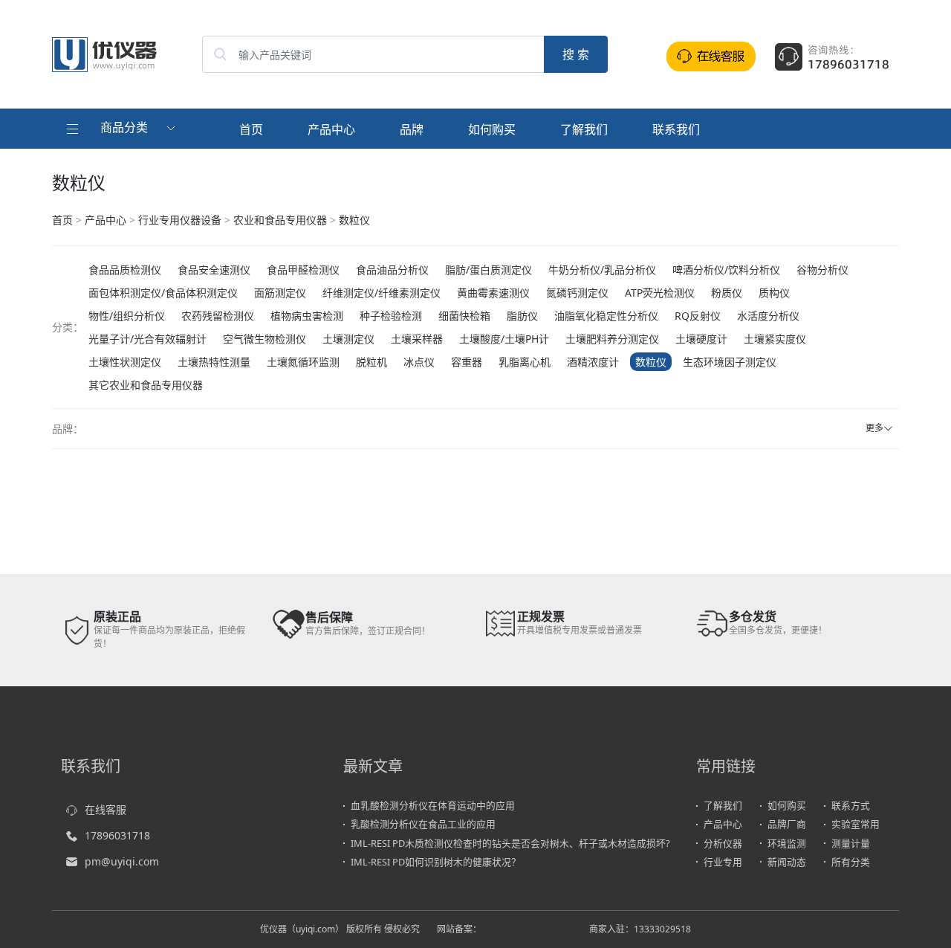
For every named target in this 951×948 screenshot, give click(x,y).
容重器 (466, 362)
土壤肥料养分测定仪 (612, 339)
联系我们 (676, 129)
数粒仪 (354, 220)
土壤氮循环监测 (303, 362)
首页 (251, 129)
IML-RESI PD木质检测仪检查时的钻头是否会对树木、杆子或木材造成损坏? (510, 843)
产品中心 (331, 129)
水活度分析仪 (768, 316)
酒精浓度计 (593, 362)
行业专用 (723, 861)
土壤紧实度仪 (775, 339)
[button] (122, 129)
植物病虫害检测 (306, 316)
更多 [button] (874, 428)
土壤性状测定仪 (124, 362)
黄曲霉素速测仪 (493, 293)
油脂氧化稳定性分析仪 (606, 316)
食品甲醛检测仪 (303, 269)
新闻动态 (786, 861)
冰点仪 (419, 362)
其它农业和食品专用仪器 (145, 385)
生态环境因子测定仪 (729, 362)
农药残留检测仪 (217, 316)
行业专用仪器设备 (179, 220)
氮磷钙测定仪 (577, 293)
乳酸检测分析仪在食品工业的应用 (423, 824)
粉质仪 (726, 293)
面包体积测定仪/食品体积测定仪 (163, 293)
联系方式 (850, 805)
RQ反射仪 (698, 316)
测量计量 (850, 843)
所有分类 (850, 861)
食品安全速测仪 (214, 269)
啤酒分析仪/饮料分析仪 (726, 269)
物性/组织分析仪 (126, 316)
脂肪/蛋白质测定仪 (488, 269)
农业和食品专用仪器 (280, 220)
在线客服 (105, 809)
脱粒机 (371, 362)
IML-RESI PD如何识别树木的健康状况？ (436, 861)
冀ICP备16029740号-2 (526, 929)
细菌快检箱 (464, 316)
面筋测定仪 (280, 293)
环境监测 (786, 843)
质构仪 (774, 293)
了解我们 (584, 129)
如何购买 (492, 129)
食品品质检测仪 (124, 269)
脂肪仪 (522, 316)
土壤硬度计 (701, 339)
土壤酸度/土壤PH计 (504, 339)
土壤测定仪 (348, 339)
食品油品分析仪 (392, 269)
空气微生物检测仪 (264, 339)
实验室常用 (855, 824)
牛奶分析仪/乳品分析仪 (602, 269)
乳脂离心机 (525, 362)
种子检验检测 (391, 316)
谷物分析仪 (822, 269)
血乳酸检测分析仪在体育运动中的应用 (433, 805)
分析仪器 (723, 843)
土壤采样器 (417, 339)
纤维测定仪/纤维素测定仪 (381, 293)
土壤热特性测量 (214, 362)
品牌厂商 (786, 824)
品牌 (411, 129)
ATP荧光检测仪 (660, 293)
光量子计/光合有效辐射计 (147, 339)
